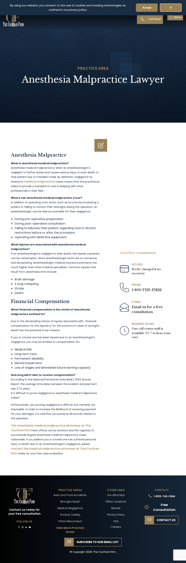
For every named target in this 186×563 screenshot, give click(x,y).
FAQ (115, 521)
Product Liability (70, 514)
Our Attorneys (116, 495)
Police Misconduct (70, 521)
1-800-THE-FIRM (147, 290)
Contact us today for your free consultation (24, 512)
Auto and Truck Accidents (70, 495)
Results (115, 508)
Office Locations (115, 501)
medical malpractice (39, 181)
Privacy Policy (116, 514)
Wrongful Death (70, 501)
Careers (116, 527)
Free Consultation (164, 507)
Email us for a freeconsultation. (147, 309)
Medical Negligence (70, 508)
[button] (175, 17)
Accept (146, 7)
